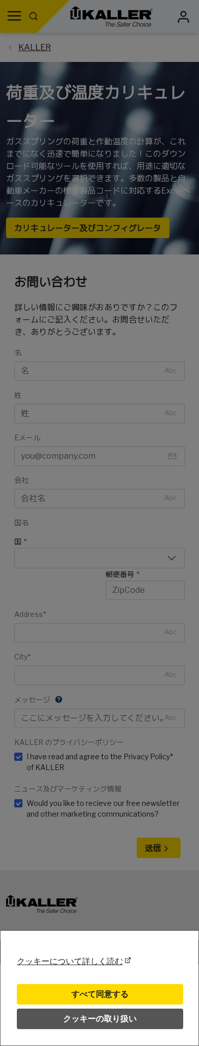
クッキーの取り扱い (100, 1018)
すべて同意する (100, 994)
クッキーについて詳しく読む (70, 961)
